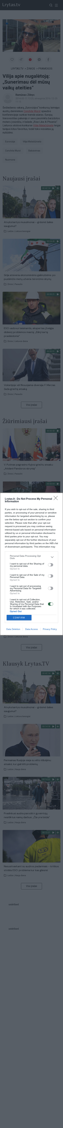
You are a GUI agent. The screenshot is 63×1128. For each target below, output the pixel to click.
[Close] (57, 499)
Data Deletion (13, 629)
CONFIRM (19, 617)
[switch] (50, 564)
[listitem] (31, 557)
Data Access (31, 629)
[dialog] (31, 564)
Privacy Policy (50, 629)
